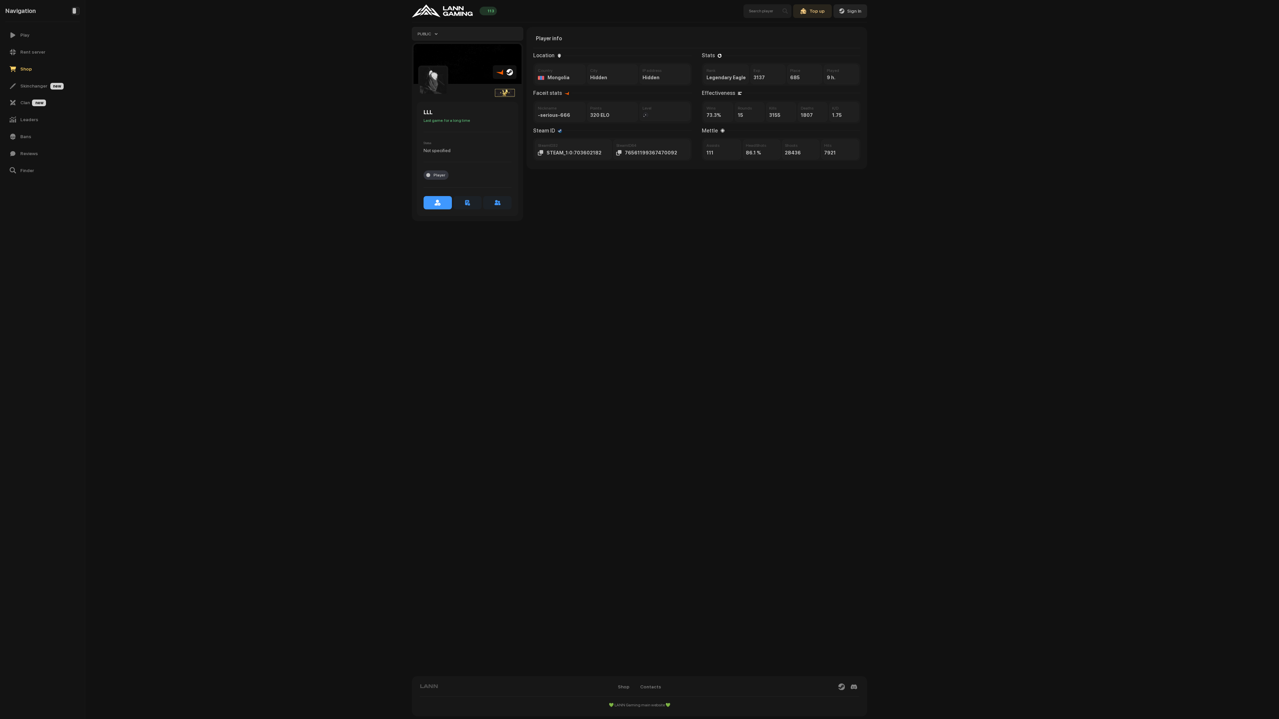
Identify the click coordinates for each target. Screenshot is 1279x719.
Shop (624, 686)
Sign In (854, 11)
